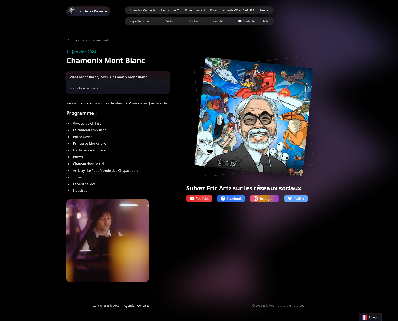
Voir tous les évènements (92, 40)
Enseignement (195, 10)
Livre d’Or (218, 21)
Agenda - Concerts (142, 10)
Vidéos (171, 21)
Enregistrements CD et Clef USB (232, 10)
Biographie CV (170, 10)
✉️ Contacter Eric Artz (253, 21)
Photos (193, 21)
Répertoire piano (141, 21)
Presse (263, 10)
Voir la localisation (82, 88)
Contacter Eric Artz (106, 306)
